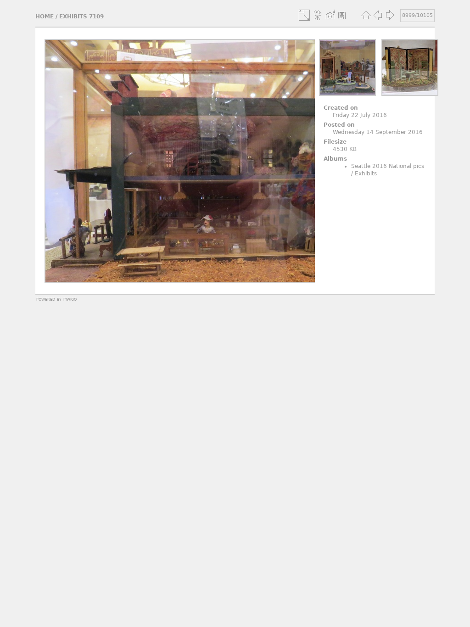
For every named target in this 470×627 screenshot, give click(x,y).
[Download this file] (342, 15)
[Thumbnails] (366, 15)
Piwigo (70, 299)
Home (44, 16)
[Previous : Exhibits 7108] (378, 15)
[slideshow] (318, 15)
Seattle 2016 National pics (387, 166)
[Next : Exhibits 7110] (390, 15)
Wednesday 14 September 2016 (378, 132)
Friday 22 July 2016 (360, 115)
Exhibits (366, 173)
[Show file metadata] (330, 15)
